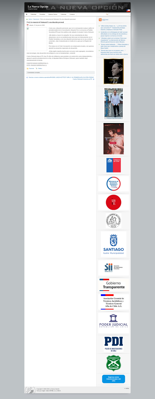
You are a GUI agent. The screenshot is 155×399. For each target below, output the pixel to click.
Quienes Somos (52, 14)
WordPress (30, 390)
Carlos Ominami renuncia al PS (82, 79)
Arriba (127, 388)
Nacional (36, 19)
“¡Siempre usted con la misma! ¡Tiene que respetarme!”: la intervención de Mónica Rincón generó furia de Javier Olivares (114, 40)
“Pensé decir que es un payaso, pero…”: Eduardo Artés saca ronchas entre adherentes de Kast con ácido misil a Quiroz (114, 52)
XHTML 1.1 (52, 390)
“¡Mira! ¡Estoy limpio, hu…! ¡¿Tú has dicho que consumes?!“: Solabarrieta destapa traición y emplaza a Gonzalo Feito (114, 27)
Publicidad (33, 14)
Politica (40, 68)
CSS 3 (58, 390)
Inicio (27, 14)
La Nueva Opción (38, 6)
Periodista (42, 14)
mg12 (43, 390)
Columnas (63, 14)
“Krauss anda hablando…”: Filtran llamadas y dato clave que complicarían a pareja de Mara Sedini (115, 46)
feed (105, 19)
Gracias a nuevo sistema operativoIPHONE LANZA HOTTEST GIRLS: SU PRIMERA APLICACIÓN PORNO (61, 77)
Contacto (72, 14)
